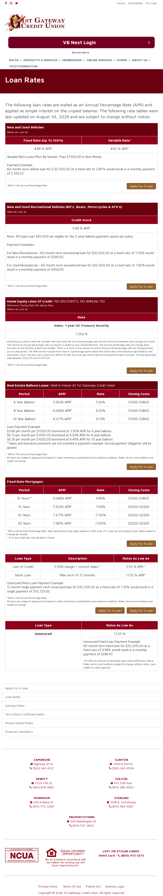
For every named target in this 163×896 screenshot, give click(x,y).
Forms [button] (122, 60)
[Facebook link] (7, 3)
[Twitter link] (17, 3)
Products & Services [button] (41, 60)
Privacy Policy (48, 886)
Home (121, 3)
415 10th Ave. (122, 783)
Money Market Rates (19, 723)
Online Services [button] (100, 60)
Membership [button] (72, 60)
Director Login (115, 886)
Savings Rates (15, 705)
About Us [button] (140, 60)
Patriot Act (93, 886)
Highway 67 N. (43, 764)
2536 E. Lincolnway (122, 802)
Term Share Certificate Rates (24, 714)
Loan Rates (13, 697)
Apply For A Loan (141, 186)
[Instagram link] (12, 3)
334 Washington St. (83, 821)
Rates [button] (14, 60)
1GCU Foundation (23, 66)
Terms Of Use (72, 886)
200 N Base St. (43, 802)
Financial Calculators (19, 731)
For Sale (151, 3)
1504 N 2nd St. (122, 764)
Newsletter (135, 3)
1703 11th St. (43, 783)
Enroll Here (80, 52)
